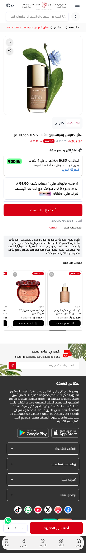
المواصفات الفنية (73, 228)
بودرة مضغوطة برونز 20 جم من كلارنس (29, 311)
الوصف (53, 228)
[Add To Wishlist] (51, 274)
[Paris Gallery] (44, 5)
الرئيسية (74, 27)
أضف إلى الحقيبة (43, 210)
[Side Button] (77, 5)
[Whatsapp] (7, 520)
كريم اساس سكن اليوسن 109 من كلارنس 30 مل (67, 311)
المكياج (58, 27)
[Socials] (68, 510)
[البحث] (64, 16)
